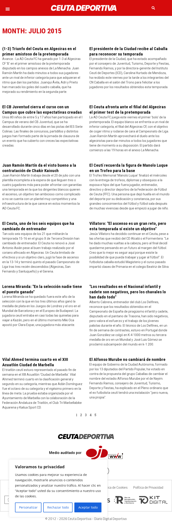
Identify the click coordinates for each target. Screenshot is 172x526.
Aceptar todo (88, 507)
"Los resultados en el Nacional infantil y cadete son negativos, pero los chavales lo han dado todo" (127, 292)
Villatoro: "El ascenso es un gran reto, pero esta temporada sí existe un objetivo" (127, 226)
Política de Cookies (114, 487)
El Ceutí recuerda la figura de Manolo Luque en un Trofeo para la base (128, 168)
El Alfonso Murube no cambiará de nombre (127, 359)
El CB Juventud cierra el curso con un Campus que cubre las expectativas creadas (42, 109)
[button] (7, 8)
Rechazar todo (58, 507)
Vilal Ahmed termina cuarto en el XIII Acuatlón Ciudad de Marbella (35, 362)
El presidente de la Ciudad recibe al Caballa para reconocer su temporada (128, 51)
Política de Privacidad (148, 487)
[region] (58, 488)
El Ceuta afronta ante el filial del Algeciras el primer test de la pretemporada (127, 109)
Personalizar (28, 507)
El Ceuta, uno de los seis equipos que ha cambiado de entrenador (38, 226)
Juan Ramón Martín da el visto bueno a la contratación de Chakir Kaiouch (39, 168)
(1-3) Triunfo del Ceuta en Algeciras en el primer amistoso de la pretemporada (39, 51)
